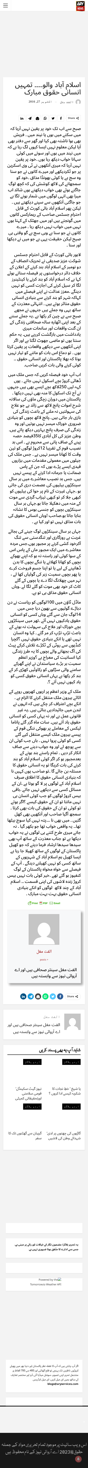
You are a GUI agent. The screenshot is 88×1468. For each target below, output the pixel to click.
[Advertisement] (44, 44)
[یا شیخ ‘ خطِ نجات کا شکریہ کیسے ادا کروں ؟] (63, 1071)
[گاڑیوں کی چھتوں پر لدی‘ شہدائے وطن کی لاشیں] (63, 1115)
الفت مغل (44, 952)
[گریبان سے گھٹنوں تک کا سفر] (24, 1115)
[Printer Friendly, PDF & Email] (44, 903)
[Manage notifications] (78, 1459)
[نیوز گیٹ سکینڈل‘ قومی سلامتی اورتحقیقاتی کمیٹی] (24, 1071)
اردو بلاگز (71, 1061)
